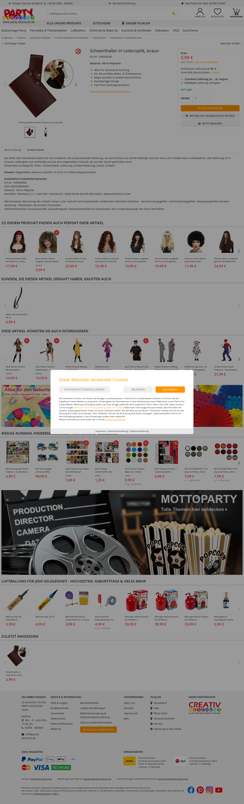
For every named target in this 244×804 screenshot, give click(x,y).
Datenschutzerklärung (118, 431)
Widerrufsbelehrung (139, 431)
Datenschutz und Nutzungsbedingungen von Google (98, 407)
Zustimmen (170, 389)
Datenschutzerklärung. (115, 419)
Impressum (101, 431)
